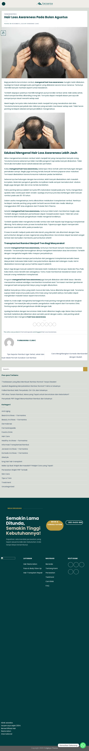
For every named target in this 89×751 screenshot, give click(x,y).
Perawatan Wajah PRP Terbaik (14, 470)
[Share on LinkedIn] (54, 324)
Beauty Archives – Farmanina (14, 419)
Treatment (6, 482)
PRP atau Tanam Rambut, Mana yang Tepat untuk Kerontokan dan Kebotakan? (35, 394)
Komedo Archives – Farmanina (15, 453)
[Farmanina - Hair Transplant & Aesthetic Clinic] (44, 3)
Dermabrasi (7, 424)
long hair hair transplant (12, 461)
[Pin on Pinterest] (50, 324)
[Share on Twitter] (42, 324)
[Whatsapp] (83, 745)
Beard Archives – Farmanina (14, 415)
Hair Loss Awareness (49, 332)
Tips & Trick (7, 478)
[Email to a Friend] (46, 324)
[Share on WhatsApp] (34, 324)
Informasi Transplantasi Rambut (15, 444)
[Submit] (85, 369)
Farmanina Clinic (33, 23)
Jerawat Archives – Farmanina (15, 449)
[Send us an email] (8, 739)
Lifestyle (5, 457)
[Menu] (3, 4)
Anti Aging (6, 411)
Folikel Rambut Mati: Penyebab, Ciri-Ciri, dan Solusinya (24, 390)
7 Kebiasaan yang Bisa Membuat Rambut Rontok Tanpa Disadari (29, 382)
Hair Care (6, 436)
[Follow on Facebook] (2, 739)
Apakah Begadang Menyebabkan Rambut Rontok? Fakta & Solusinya (31, 386)
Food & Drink (7, 432)
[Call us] (10, 739)
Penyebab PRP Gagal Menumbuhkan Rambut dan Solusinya (27, 398)
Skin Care (6, 474)
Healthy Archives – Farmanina (14, 440)
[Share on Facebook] (38, 324)
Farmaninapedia (10, 14)
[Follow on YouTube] (13, 739)
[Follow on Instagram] (5, 739)
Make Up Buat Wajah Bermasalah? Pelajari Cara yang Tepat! (27, 465)
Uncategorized (8, 486)
